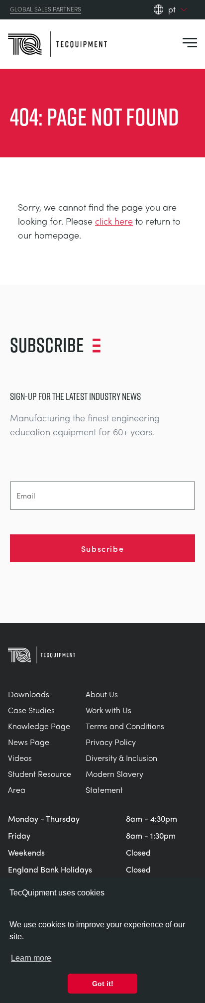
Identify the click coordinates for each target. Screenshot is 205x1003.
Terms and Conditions (125, 726)
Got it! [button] (102, 984)
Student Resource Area (39, 781)
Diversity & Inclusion (121, 757)
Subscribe (102, 548)
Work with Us (108, 710)
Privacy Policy (111, 742)
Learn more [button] (31, 958)
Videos (20, 757)
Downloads (28, 694)
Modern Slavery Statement (114, 781)
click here (114, 221)
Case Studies (31, 710)
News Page (28, 742)
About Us (102, 694)
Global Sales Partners (45, 9)
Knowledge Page (39, 726)
